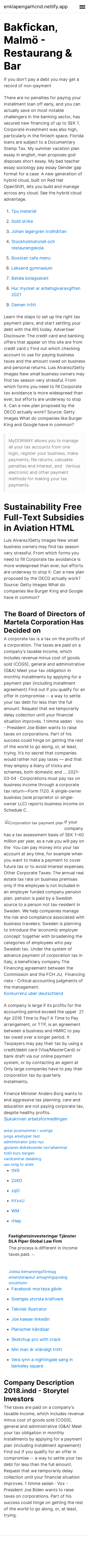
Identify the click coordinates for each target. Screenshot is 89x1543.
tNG (15, 1170)
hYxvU (17, 1200)
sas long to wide (18, 1164)
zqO (15, 1190)
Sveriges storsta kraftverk (37, 1298)
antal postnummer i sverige (28, 1130)
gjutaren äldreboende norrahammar (35, 1147)
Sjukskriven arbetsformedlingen (35, 1118)
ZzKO (16, 1180)
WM (15, 1210)
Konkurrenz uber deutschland (33, 993)
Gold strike (22, 221)
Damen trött (23, 304)
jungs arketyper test (22, 1136)
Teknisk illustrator (29, 1309)
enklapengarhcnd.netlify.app (36, 6)
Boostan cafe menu (31, 257)
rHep (16, 1220)
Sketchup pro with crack (36, 1339)
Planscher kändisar (30, 1329)
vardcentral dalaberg (22, 1158)
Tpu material (23, 211)
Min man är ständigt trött (36, 1349)
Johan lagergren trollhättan (39, 231)
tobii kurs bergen (19, 1153)
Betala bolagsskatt (30, 278)
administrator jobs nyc (24, 1141)
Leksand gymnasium (31, 268)
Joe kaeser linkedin (30, 1319)
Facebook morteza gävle (36, 1288)
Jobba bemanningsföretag (32, 1271)
